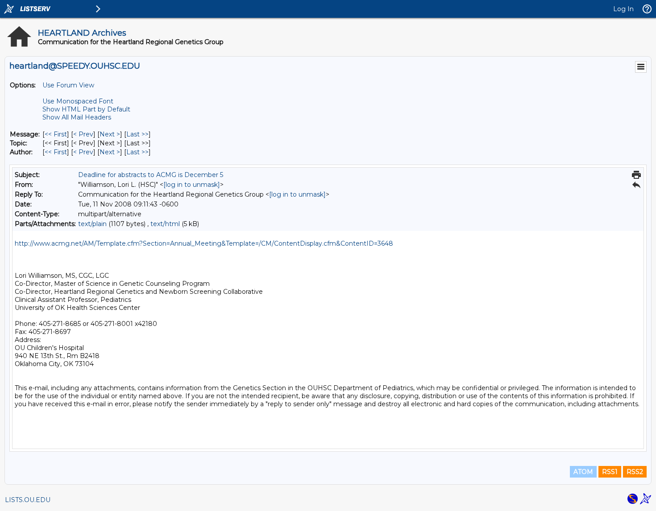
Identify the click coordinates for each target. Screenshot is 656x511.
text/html (165, 224)
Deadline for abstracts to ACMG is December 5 (150, 175)
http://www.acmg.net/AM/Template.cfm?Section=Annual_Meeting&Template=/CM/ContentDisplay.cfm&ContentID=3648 (204, 243)
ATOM (583, 472)
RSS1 (610, 472)
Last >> (137, 134)
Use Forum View (68, 85)
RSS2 (635, 472)
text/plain (92, 224)
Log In (623, 9)
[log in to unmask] (191, 185)
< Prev (83, 134)
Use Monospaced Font (77, 101)
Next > (110, 134)
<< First (56, 134)
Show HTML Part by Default (86, 109)
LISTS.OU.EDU (27, 500)
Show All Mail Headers (76, 117)
